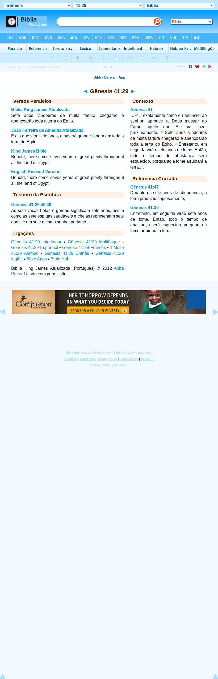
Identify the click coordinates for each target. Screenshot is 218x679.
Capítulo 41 (38, 67)
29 (162, 132)
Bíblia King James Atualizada (40, 109)
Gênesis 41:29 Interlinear (36, 242)
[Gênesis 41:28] (6, 324)
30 (176, 143)
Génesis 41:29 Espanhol (34, 247)
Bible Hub (60, 259)
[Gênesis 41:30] (211, 324)
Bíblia (10, 67)
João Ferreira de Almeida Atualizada (47, 130)
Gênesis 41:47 (144, 187)
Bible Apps (36, 259)
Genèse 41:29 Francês (84, 247)
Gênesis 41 (141, 109)
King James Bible (29, 151)
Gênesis (22, 67)
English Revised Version (36, 171)
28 (136, 115)
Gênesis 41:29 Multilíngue (94, 242)
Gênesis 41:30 (144, 207)
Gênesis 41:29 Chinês (67, 253)
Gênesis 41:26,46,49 (31, 204)
